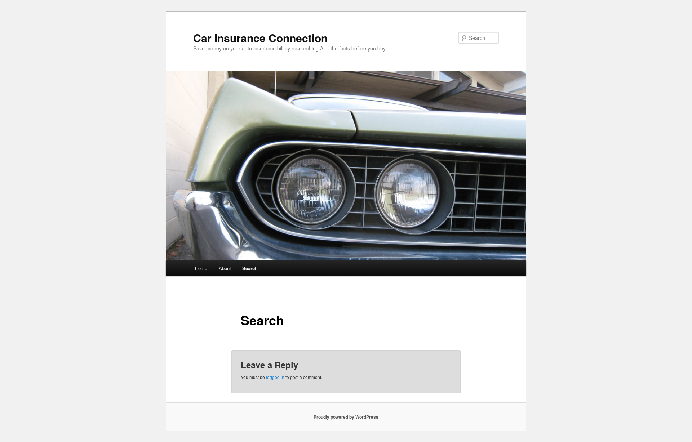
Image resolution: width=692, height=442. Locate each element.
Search (250, 268)
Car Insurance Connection (260, 37)
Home (201, 268)
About (225, 268)
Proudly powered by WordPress (346, 417)
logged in (275, 377)
